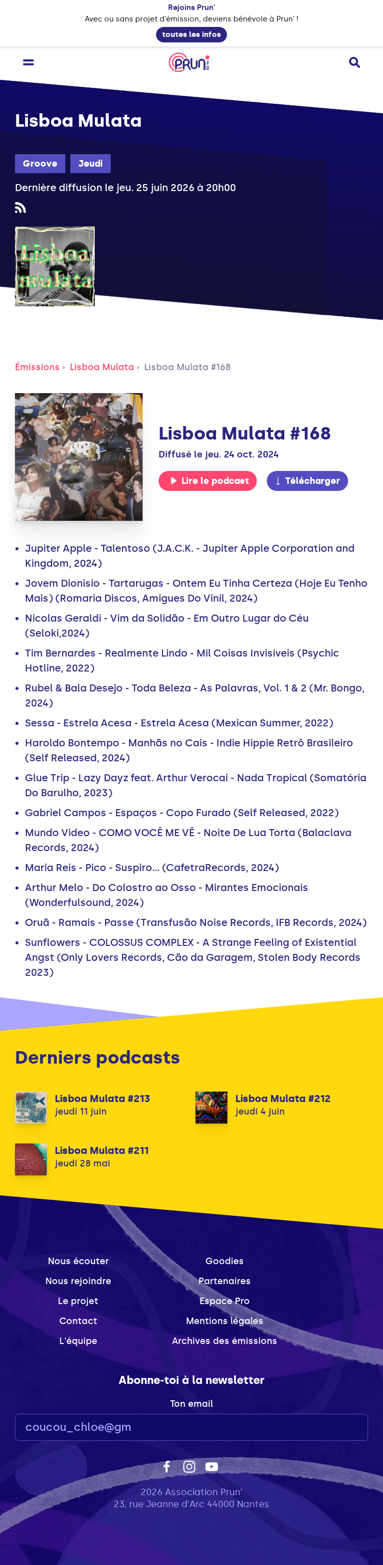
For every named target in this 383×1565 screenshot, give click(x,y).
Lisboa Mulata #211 (102, 1150)
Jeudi (90, 163)
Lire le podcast (215, 480)
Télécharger (312, 480)
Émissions (37, 367)
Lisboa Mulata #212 (283, 1099)
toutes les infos (191, 34)
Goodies (224, 1261)
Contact (78, 1321)
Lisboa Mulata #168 (187, 367)
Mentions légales (224, 1321)
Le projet (78, 1301)
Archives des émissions (224, 1341)
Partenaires (224, 1281)
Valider (333, 1427)
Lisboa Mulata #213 (102, 1099)
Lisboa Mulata (102, 367)
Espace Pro (224, 1301)
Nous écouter (78, 1261)
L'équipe (78, 1341)
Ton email (191, 1403)
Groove (40, 163)
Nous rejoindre (78, 1281)
